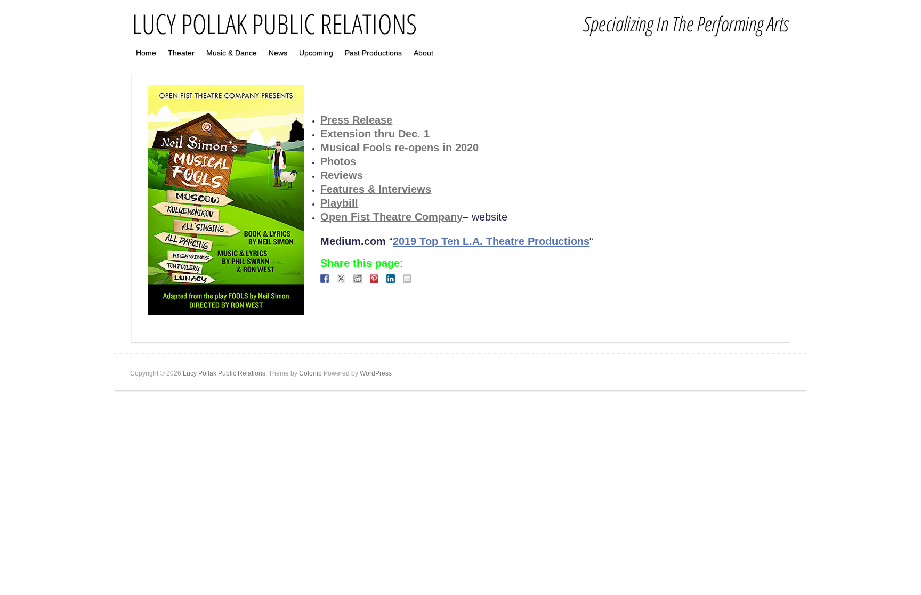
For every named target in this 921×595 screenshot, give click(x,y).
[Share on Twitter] (341, 278)
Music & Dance (231, 52)
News (278, 52)
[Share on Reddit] (357, 278)
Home (146, 52)
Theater (181, 52)
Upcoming (316, 52)
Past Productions (373, 52)
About (423, 52)
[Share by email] (407, 278)
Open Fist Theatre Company (391, 217)
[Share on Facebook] (324, 278)
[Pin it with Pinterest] (374, 278)
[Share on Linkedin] (390, 278)
